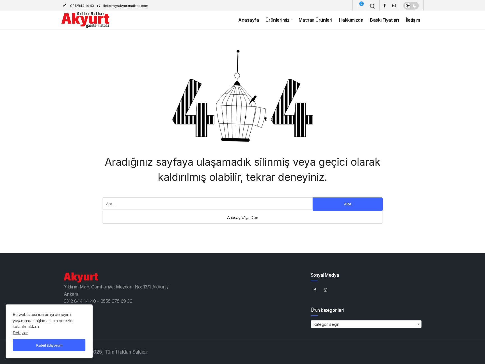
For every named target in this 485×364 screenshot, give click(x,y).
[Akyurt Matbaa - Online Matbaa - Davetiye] (85, 20)
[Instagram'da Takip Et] (325, 289)
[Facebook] (384, 5)
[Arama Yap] (372, 6)
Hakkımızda (351, 20)
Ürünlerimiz (277, 20)
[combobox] (366, 324)
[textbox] (366, 324)
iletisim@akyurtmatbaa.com (125, 6)
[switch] (411, 6)
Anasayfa (248, 20)
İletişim (413, 20)
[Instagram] (394, 5)
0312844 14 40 (81, 6)
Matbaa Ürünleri (315, 20)
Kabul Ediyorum (49, 345)
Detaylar (20, 332)
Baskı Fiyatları (384, 20)
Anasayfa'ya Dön (242, 217)
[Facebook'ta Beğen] (315, 289)
